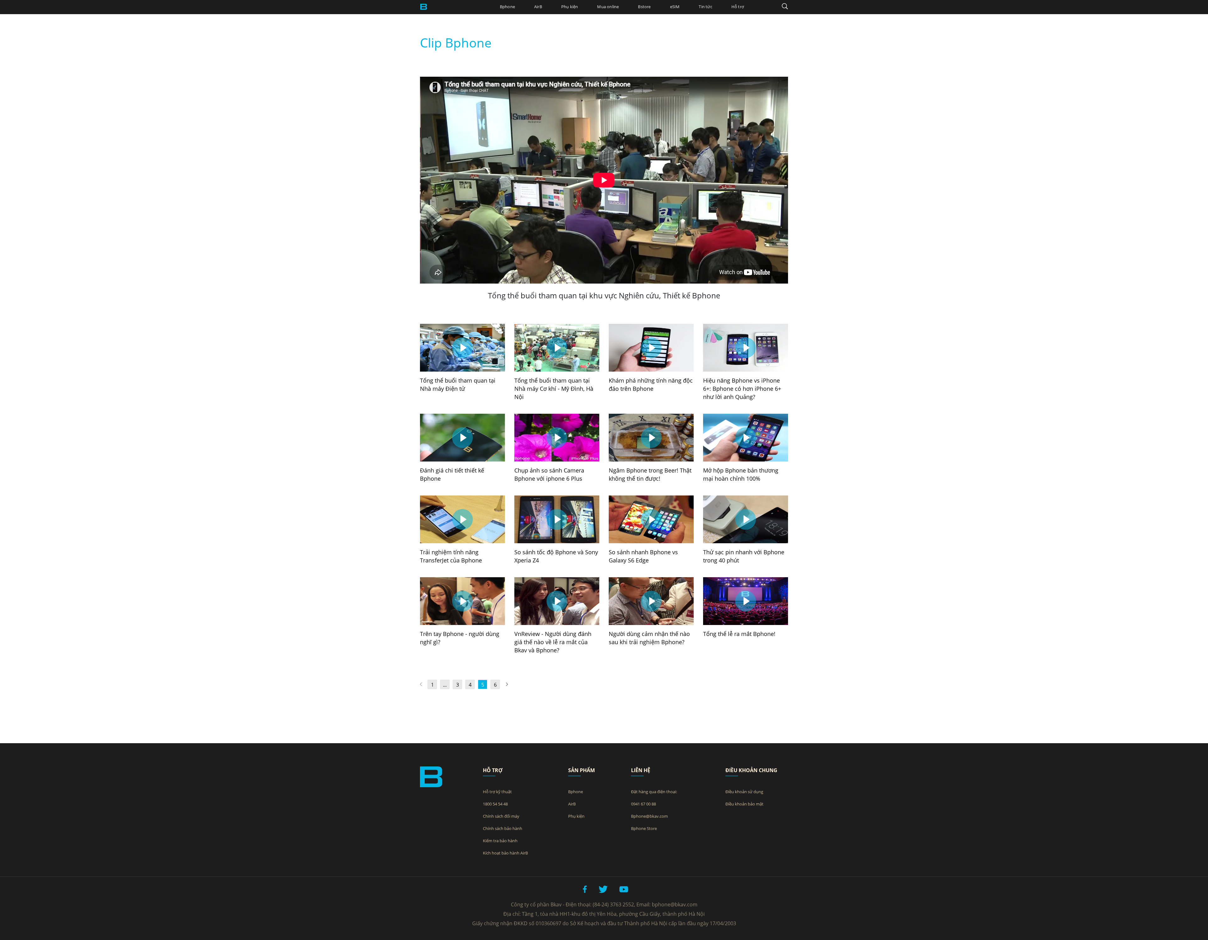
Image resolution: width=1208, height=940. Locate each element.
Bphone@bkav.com (649, 816)
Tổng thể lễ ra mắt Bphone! (739, 634)
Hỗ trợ (737, 6)
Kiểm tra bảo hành (500, 840)
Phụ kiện (569, 6)
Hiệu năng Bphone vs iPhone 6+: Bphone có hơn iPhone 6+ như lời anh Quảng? (742, 389)
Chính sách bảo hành (502, 828)
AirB (538, 6)
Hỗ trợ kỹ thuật (497, 791)
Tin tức (705, 6)
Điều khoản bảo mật (744, 804)
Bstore (644, 6)
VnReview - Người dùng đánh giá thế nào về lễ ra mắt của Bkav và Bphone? (552, 642)
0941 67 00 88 (643, 804)
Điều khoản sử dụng (744, 791)
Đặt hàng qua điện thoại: (654, 791)
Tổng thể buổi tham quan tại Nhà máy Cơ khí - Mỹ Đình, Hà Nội (553, 389)
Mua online (608, 6)
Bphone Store (644, 828)
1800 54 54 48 (495, 804)
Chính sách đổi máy (501, 816)
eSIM (675, 6)
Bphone (507, 6)
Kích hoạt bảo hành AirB (505, 853)
